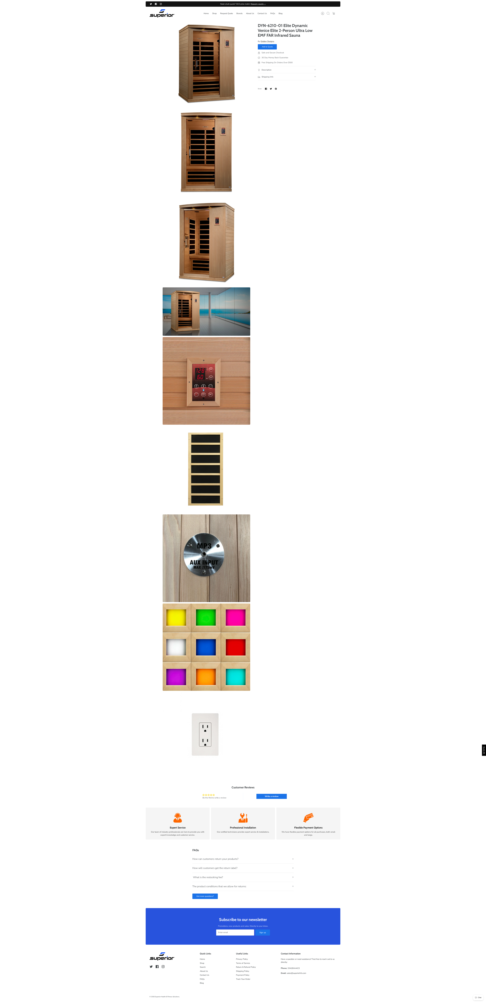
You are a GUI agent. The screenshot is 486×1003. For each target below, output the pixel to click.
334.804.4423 (294, 968)
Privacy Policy (242, 959)
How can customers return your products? (215, 859)
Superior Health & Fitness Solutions (167, 997)
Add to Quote (267, 47)
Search (203, 967)
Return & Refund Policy (246, 967)
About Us (250, 13)
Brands (239, 13)
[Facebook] (155, 4)
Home (206, 13)
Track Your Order (243, 979)
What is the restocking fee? (207, 877)
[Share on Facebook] (266, 89)
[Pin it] (275, 89)
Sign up (262, 932)
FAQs (272, 13)
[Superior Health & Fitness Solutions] (162, 13)
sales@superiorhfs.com (296, 973)
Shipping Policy (242, 971)
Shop (214, 13)
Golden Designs (267, 41)
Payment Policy (242, 975)
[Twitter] (150, 4)
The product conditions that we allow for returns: (219, 886)
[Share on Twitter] (270, 89)
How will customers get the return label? (214, 868)
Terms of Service (243, 963)
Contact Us (262, 13)
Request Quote (226, 13)
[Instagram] (160, 4)
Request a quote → (258, 4)
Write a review (272, 796)
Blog (280, 13)
